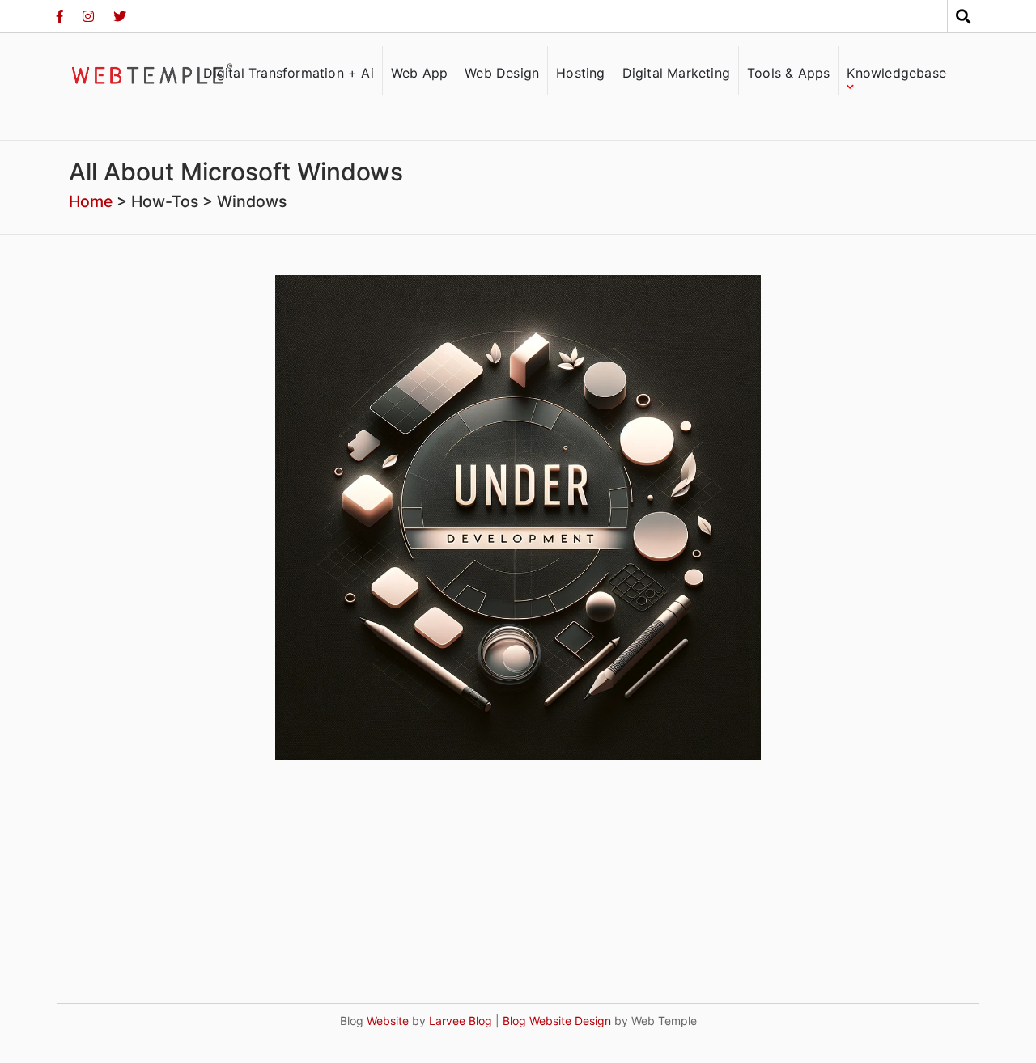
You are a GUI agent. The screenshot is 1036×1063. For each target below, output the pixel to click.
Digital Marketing (676, 73)
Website (386, 1020)
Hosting (580, 73)
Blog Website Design (557, 1020)
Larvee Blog (460, 1020)
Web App (419, 73)
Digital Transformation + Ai (288, 73)
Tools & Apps (788, 73)
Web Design (502, 73)
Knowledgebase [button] (896, 73)
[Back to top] (991, 1018)
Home (91, 201)
